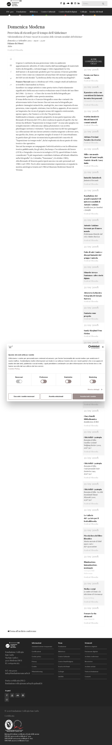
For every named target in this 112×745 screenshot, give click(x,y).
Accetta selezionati (56, 396)
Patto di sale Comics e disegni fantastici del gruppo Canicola (93, 255)
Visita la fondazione (91, 671)
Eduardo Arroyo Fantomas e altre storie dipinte (93, 275)
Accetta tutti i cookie (88, 396)
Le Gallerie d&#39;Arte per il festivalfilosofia (91, 518)
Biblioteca (34, 11)
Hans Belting (89, 598)
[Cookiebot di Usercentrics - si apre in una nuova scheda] (90, 347)
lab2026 (60, 676)
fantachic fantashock (92, 178)
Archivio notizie (90, 666)
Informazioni (36, 643)
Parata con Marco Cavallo (91, 76)
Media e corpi (89, 589)
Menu (60, 643)
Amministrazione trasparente (42, 646)
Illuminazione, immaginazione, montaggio (90, 565)
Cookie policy (36, 656)
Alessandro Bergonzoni (93, 101)
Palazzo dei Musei (15, 43)
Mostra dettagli (93, 389)
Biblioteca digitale (91, 646)
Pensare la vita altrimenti (90, 615)
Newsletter (89, 661)
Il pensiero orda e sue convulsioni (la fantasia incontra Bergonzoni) (93, 95)
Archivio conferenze (92, 656)
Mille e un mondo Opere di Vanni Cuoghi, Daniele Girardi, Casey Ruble (93, 158)
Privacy (34, 661)
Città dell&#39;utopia (93, 437)
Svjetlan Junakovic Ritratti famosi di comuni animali (91, 119)
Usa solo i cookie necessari (24, 396)
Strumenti (88, 643)
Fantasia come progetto (90, 314)
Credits (34, 666)
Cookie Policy (14, 369)
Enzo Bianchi (89, 619)
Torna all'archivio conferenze (22, 631)
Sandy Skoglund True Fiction (93, 332)
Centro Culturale (48, 11)
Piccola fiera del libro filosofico (93, 537)
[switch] (44, 381)
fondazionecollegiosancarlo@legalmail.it (23, 683)
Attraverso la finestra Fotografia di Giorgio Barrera (93, 296)
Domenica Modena (26, 26)
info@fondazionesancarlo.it (17, 673)
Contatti (88, 676)
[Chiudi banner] (103, 347)
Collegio (83, 11)
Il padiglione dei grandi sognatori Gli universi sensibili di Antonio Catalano (92, 200)
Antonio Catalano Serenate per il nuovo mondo (93, 228)
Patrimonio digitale (91, 651)
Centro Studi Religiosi (68, 11)
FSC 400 (10, 11)
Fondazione (21, 11)
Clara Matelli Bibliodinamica (90, 417)
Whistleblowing (37, 671)
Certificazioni (36, 651)
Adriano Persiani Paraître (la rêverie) (92, 138)
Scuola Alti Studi (96, 11)
